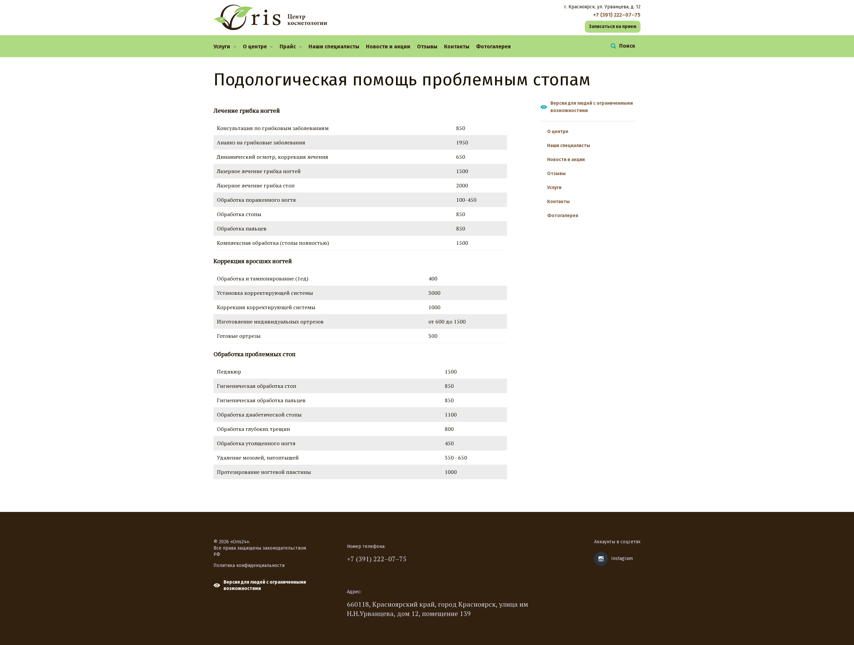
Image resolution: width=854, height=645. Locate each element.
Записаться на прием (612, 26)
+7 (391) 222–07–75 (377, 558)
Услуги (222, 46)
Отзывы (427, 46)
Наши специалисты (334, 46)
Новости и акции (388, 46)
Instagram (622, 558)
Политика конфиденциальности (249, 565)
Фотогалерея (493, 46)
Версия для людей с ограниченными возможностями (591, 106)
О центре (255, 46)
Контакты (456, 46)
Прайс (288, 46)
